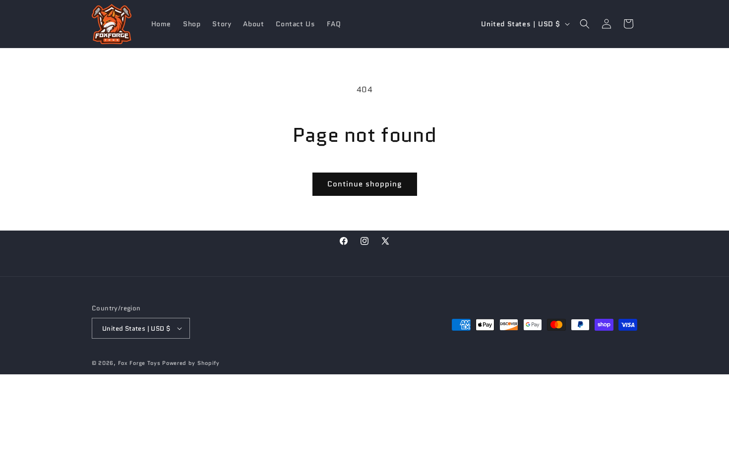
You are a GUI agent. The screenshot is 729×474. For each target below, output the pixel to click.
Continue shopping (364, 183)
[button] (585, 24)
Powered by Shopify (191, 363)
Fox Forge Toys (139, 363)
